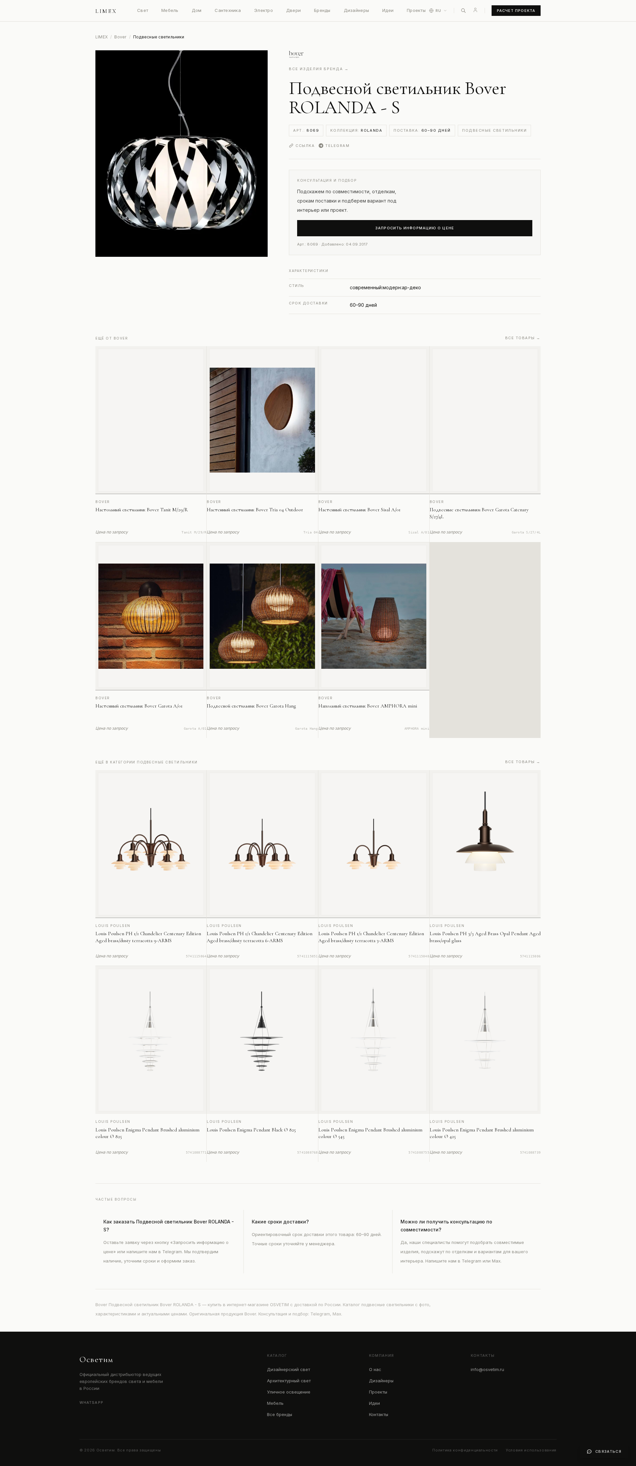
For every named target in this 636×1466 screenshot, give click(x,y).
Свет (142, 10)
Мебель (170, 10)
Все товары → (523, 338)
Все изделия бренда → (319, 69)
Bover (120, 36)
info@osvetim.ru (487, 1369)
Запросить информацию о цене (414, 228)
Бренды (322, 10)
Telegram (337, 145)
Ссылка (305, 145)
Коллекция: (356, 130)
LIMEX (101, 36)
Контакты (378, 1414)
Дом (197, 10)
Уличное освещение (288, 1392)
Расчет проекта (516, 10)
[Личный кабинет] (475, 10)
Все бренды (279, 1414)
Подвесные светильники (494, 130)
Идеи (388, 10)
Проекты (416, 10)
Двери (293, 10)
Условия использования (531, 1450)
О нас (375, 1369)
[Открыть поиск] (463, 10)
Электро (263, 10)
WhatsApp (91, 1402)
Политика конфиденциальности (465, 1450)
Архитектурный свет (289, 1380)
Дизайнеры (356, 10)
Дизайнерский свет (288, 1369)
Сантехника (228, 10)
